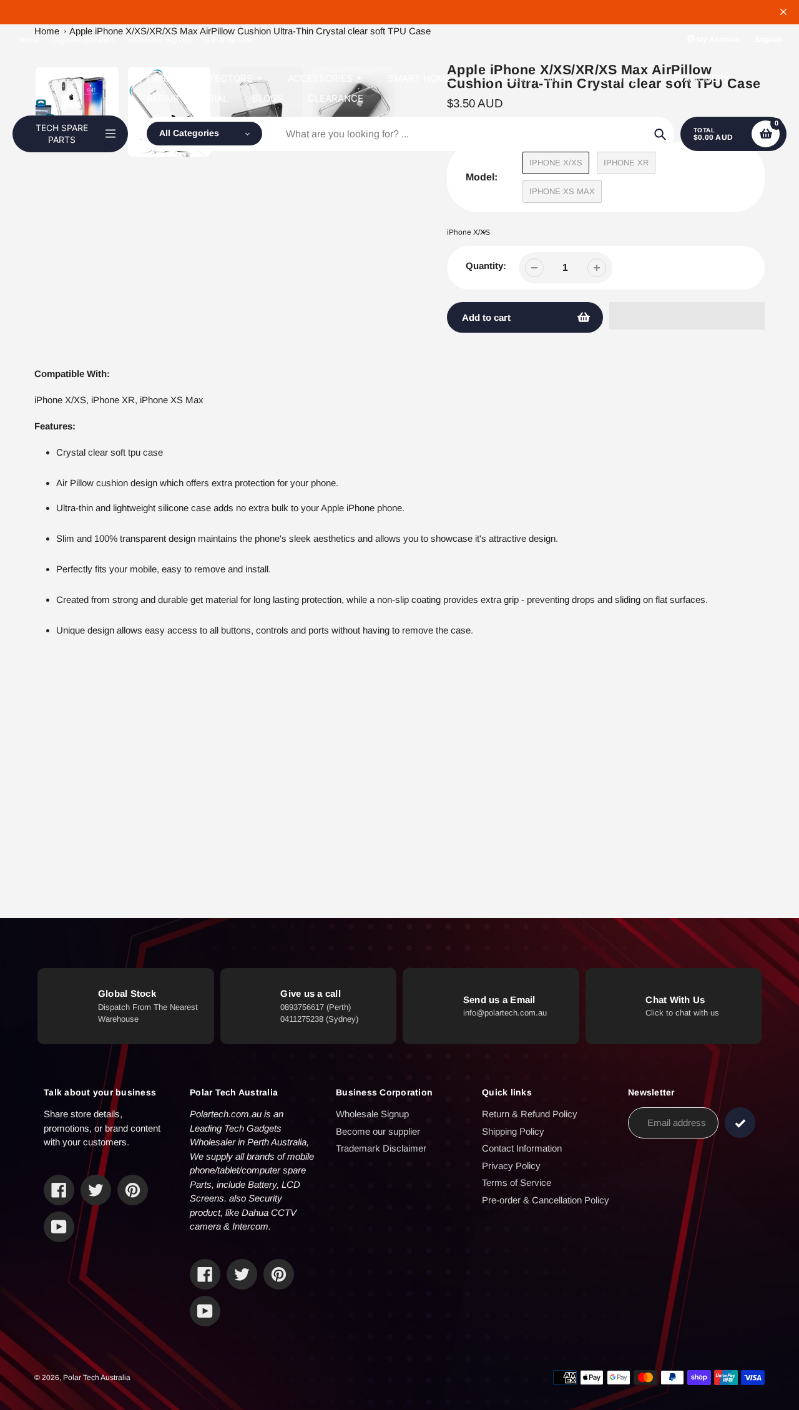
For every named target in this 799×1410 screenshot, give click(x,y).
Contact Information (522, 1148)
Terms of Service (516, 1182)
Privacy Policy (511, 1165)
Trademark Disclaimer (381, 1148)
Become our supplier (378, 1131)
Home (29, 40)
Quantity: (486, 265)
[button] (687, 316)
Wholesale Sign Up (159, 40)
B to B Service (228, 40)
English (768, 39)
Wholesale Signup (372, 1114)
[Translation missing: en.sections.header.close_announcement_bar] (783, 12)
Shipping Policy (513, 1131)
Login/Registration (83, 40)
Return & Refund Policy (529, 1114)
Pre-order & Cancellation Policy (545, 1200)
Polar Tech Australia (96, 1377)
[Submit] (740, 1122)
